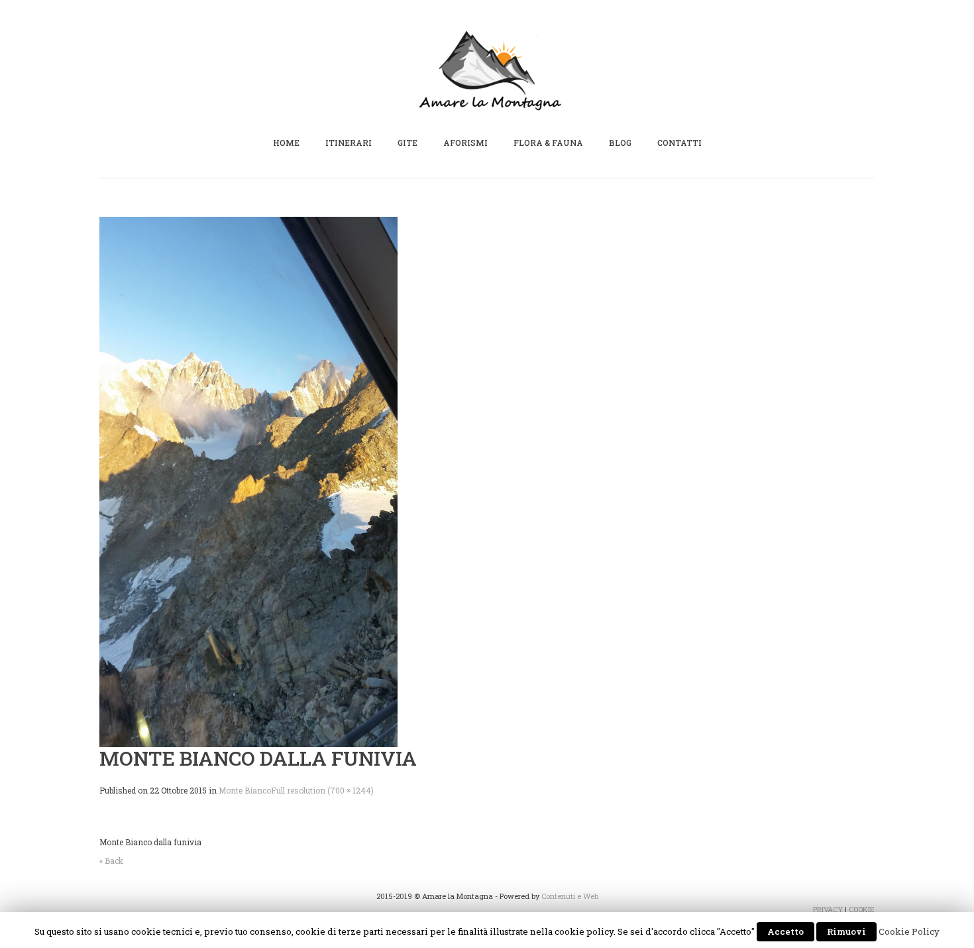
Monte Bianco (245, 790)
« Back (111, 860)
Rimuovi (846, 931)
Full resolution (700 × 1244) (322, 790)
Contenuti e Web (569, 896)
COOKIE (862, 909)
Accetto (785, 931)
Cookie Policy (909, 931)
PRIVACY (828, 909)
